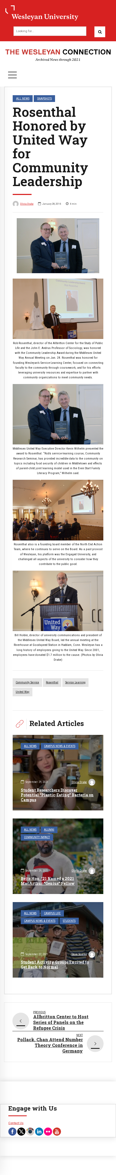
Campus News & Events (59, 746)
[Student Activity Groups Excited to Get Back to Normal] (58, 940)
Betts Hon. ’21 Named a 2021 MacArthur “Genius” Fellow (48, 881)
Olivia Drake (26, 203)
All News (22, 98)
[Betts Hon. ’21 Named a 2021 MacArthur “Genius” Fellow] (58, 856)
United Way (22, 692)
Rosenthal (52, 682)
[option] (58, 245)
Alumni (49, 829)
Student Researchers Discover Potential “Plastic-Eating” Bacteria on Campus (57, 794)
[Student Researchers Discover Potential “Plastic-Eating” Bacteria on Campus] (58, 773)
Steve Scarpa (79, 954)
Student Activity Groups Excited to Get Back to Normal (55, 965)
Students (69, 921)
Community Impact (37, 837)
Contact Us (15, 1123)
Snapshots (44, 98)
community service (27, 682)
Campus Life (52, 913)
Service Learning (75, 682)
